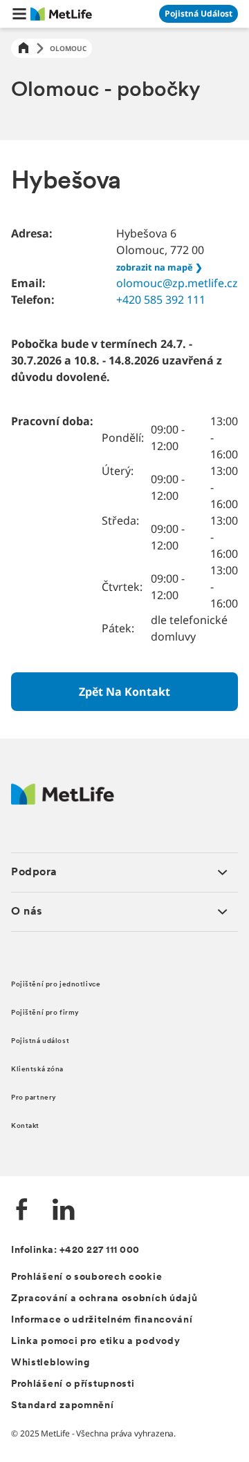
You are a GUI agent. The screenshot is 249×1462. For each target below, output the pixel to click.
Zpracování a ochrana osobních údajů (104, 1299)
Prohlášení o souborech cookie (86, 1277)
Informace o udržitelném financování (102, 1320)
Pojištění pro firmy (45, 1013)
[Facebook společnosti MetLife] (22, 1211)
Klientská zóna (37, 1069)
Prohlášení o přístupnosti (73, 1384)
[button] (19, 14)
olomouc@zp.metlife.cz (177, 283)
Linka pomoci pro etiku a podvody (95, 1341)
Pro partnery (34, 1098)
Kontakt (25, 1126)
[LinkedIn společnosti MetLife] (64, 1211)
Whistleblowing (50, 1363)
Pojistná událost (40, 1041)
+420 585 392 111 (160, 299)
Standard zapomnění (62, 1406)
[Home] (23, 49)
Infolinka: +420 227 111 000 (75, 1250)
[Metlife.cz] (62, 801)
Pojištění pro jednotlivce (55, 984)
